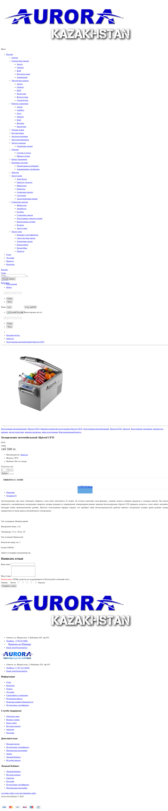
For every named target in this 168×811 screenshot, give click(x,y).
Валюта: (15, 293)
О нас (8, 682)
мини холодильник (50, 432)
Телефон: (10, 641)
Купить (5, 473)
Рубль (9, 299)
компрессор (158, 429)
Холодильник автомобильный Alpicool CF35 (25, 342)
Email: (9, 648)
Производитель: (13, 335)
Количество (7, 466)
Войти (9, 287)
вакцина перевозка (33, 432)
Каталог (9, 54)
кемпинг (4, 432)
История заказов (13, 726)
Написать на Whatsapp (19, 644)
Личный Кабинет (13, 757)
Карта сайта (11, 723)
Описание (10, 492)
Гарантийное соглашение (17, 695)
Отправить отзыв (9, 586)
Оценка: (4, 583)
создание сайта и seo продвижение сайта (18, 793)
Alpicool (126, 429)
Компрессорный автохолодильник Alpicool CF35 (61, 429)
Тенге (9, 302)
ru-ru (9, 307)
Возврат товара (13, 720)
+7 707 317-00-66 (85, 487)
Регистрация (11, 284)
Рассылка (10, 733)
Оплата (9, 689)
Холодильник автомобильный (13, 429)
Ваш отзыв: (6, 576)
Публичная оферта (14, 699)
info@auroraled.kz (19, 648)
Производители (13, 744)
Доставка (10, 692)
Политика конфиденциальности (19, 702)
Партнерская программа (16, 750)
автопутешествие (16, 432)
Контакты (10, 685)
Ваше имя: (5, 564)
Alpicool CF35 (33, 429)
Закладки (10, 729)
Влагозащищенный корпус (70, 432)
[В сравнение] (13, 473)
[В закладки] (10, 473)
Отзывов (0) (11, 496)
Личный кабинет (8, 279)
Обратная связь (13, 716)
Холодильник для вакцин (141, 429)
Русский (19, 312)
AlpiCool (10, 339)
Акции (9, 754)
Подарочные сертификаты (17, 705)
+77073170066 (21, 641)
